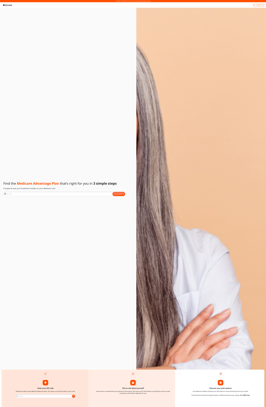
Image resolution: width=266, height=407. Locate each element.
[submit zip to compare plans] (73, 396)
